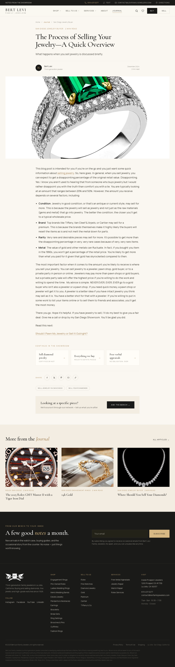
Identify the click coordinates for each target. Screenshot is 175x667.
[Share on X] (54, 377)
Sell (164, 11)
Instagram (9, 602)
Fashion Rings (57, 631)
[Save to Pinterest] (61, 377)
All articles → (161, 439)
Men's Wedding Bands (60, 592)
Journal (117, 10)
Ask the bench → (120, 405)
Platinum (84, 597)
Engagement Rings (59, 579)
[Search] (136, 11)
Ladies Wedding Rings (60, 588)
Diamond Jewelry (88, 588)
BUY (152, 11)
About (104, 10)
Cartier (84, 601)
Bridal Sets (55, 614)
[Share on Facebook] (47, 377)
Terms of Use (130, 645)
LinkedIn (40, 602)
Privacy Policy (118, 645)
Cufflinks (54, 626)
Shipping (141, 645)
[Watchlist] (143, 11)
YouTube (31, 602)
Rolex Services (117, 592)
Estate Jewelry (57, 597)
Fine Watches (87, 584)
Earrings (54, 605)
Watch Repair (117, 588)
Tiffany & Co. (86, 605)
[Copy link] (75, 377)
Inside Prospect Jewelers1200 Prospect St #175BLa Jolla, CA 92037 (152, 583)
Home (38, 22)
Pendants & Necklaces (60, 601)
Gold (83, 592)
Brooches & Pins (57, 622)
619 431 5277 (147, 592)
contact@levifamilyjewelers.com (155, 595)
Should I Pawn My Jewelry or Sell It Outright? (62, 333)
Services (89, 10)
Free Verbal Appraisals (120, 579)
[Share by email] (68, 377)
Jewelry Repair (117, 584)
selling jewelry (65, 173)
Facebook (21, 602)
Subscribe (159, 533)
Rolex (83, 579)
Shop (56, 10)
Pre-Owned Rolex (58, 584)
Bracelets (55, 609)
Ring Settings (56, 618)
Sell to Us (71, 10)
